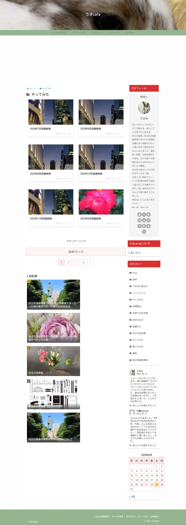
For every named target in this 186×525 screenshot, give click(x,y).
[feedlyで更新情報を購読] (148, 226)
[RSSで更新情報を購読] (144, 232)
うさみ (144, 118)
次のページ (75, 251)
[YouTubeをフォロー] (144, 220)
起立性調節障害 (102, 516)
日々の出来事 (117, 516)
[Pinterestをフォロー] (139, 226)
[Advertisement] (93, 58)
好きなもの (131, 516)
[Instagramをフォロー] (139, 220)
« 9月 (132, 496)
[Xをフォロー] (144, 214)
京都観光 (154, 516)
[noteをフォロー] (148, 220)
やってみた (143, 516)
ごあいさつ (134, 253)
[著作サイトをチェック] (139, 214)
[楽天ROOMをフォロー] (144, 226)
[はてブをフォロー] (148, 214)
